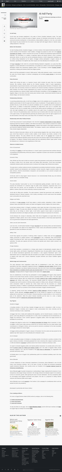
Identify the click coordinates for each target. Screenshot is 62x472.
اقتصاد (53, 451)
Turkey (40, 1)
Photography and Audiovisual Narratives (25, 459)
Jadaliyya (3, 4)
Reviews (33, 455)
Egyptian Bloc (49, 420)
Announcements (35, 450)
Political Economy (50, 5)
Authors (3, 452)
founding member (56, 67)
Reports (33, 458)
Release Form (14, 454)
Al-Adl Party (45, 13)
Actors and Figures (16, 401)
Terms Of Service (15, 456)
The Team (4, 451)
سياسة (53, 450)
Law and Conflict (25, 462)
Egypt (7, 1)
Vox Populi (24, 464)
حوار (52, 455)
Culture (37, 5)
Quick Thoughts (35, 452)
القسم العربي (50, 1)
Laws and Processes (16, 403)
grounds (50, 135)
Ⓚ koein (58, 469)
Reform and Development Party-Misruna (16, 420)
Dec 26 (11, 436)
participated (37, 237)
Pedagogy (57, 5)
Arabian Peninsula (45, 450)
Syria (32, 1)
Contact (3, 456)
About (3, 450)
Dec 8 (46, 436)
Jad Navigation (35, 461)
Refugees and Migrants (17, 5)
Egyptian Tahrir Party (34, 420)
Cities (24, 5)
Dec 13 (29, 436)
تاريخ (53, 454)
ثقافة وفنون (54, 453)
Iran (15, 1)
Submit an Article (15, 450)
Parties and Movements (17, 399)
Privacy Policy (14, 455)
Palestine (24, 1)
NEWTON (34, 456)
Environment (8, 5)
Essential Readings (35, 451)
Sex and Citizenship (30, 5)
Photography (43, 5)
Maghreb (43, 458)
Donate (3, 454)
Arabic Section (55, 448)
